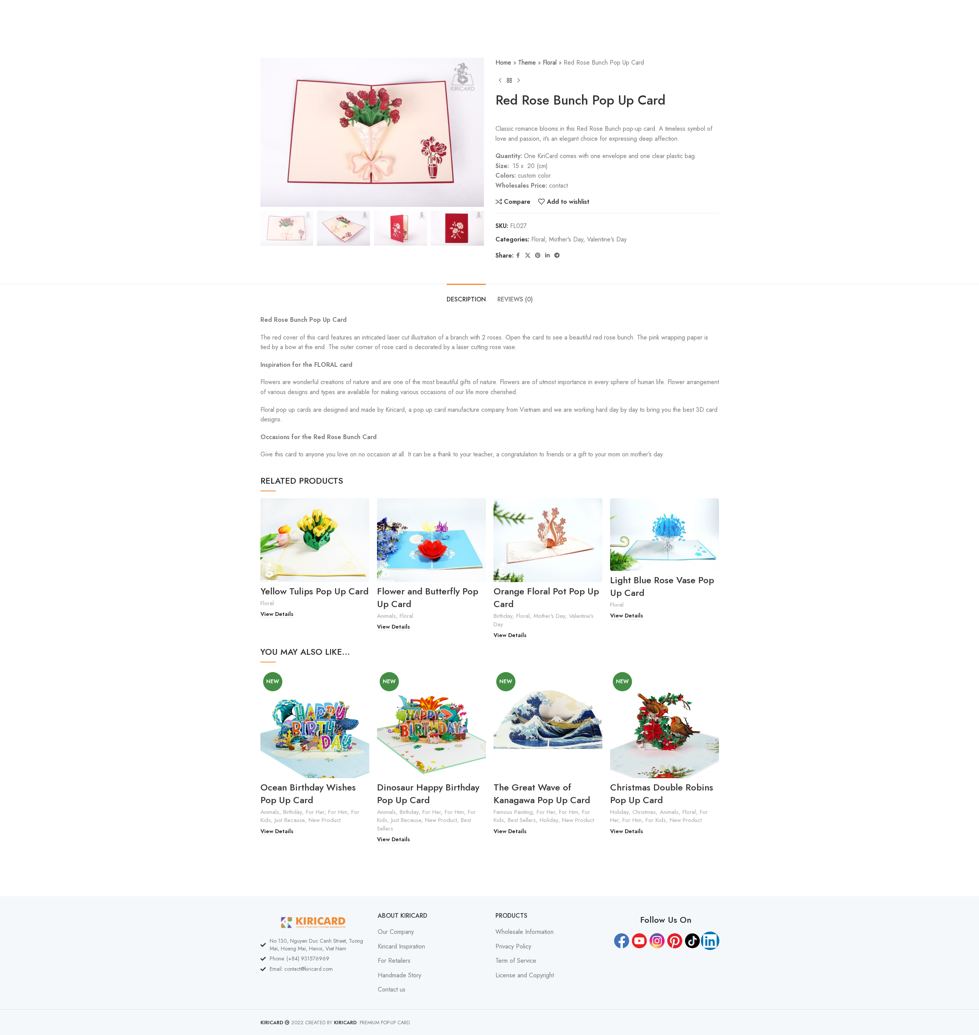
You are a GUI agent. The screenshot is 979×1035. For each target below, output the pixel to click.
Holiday (549, 820)
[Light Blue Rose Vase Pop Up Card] (664, 534)
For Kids (655, 820)
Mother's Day (566, 239)
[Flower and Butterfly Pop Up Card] (431, 540)
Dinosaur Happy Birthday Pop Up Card (428, 793)
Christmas (644, 812)
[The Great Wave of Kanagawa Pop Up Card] (548, 723)
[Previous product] (500, 80)
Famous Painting (513, 812)
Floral (550, 62)
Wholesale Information (524, 932)
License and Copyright (524, 975)
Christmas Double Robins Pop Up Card (661, 793)
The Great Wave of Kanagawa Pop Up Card (542, 793)
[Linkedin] (710, 941)
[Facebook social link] (518, 255)
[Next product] (518, 80)
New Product (324, 820)
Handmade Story (399, 975)
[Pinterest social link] (538, 255)
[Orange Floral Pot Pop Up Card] (548, 540)
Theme (527, 62)
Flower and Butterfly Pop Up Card (427, 597)
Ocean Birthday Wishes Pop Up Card (308, 793)
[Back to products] (509, 80)
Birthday (503, 616)
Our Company (396, 932)
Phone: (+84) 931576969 (299, 958)
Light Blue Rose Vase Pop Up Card (662, 586)
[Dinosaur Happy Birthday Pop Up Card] (431, 723)
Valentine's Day (607, 239)
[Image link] (313, 921)
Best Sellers (522, 820)
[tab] (466, 295)
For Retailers (394, 961)
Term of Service (515, 961)
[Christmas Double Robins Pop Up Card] (664, 723)
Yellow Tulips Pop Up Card (314, 591)
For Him (337, 812)
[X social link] (528, 255)
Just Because (290, 820)
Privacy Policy (513, 946)
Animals (386, 616)
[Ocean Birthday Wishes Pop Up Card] (314, 723)
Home (503, 62)
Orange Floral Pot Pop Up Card (546, 597)
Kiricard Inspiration (401, 946)
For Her (315, 812)
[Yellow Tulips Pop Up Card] (314, 540)
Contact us (391, 989)
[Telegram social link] (557, 255)
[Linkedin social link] (547, 255)
